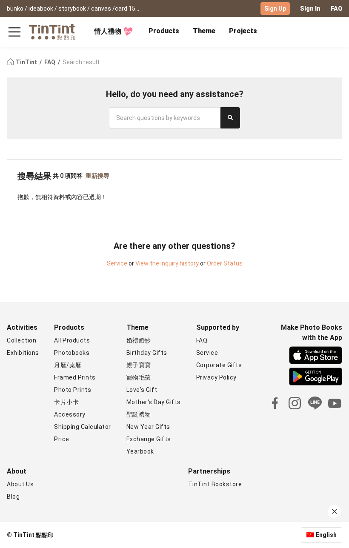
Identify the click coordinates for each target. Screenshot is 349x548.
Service (117, 263)
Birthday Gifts (146, 352)
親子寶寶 (138, 365)
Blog (13, 496)
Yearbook (140, 451)
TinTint (26, 62)
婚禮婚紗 (138, 340)
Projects (243, 31)
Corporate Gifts (219, 365)
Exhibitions (23, 352)
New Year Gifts (148, 426)
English (326, 534)
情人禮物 (107, 31)
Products (164, 31)
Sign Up (275, 8)
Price (61, 439)
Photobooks (71, 352)
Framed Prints (75, 377)
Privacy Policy (216, 377)
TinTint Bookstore (215, 484)
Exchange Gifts (148, 439)
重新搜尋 (97, 175)
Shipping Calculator (82, 426)
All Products (72, 340)
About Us (20, 484)
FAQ (336, 8)
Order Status (225, 263)
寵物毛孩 (138, 377)
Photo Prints (72, 389)
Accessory (70, 414)
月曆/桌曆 (68, 365)
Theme (204, 31)
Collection (21, 340)
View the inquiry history (167, 263)
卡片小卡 (66, 402)
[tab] (164, 32)
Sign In (310, 8)
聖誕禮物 (138, 414)
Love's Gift (141, 389)
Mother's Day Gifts (153, 402)
